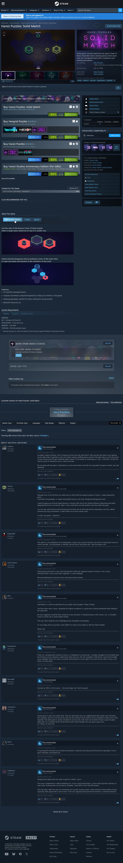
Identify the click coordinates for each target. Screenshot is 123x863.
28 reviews (10, 451)
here (47, 385)
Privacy (88, 841)
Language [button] (36, 423)
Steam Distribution (55, 852)
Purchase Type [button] (22, 423)
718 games (10, 449)
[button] (5, 10)
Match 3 (85, 80)
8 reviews (10, 538)
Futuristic (109, 80)
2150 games (11, 773)
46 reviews (10, 650)
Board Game (101, 80)
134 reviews (11, 567)
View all (111, 378)
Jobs (71, 845)
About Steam (54, 841)
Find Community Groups (93, 194)
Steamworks (53, 848)
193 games (10, 709)
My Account (111, 852)
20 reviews (10, 684)
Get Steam (110, 841)
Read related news (91, 187)
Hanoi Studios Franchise (29, 23)
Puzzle (80, 80)
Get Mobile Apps (112, 845)
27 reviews (10, 775)
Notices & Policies (92, 848)
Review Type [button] (6, 423)
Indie (96, 160)
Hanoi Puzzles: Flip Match (64, 169)
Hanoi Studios (98, 72)
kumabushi (11, 646)
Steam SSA (53, 845)
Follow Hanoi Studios (28, 349)
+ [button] (114, 80)
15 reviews (10, 711)
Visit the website (91, 174)
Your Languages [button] (13, 430)
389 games (10, 489)
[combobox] (97, 10)
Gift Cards (53, 856)
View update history (91, 184)
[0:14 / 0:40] (38, 50)
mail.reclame (12, 563)
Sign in (4, 86)
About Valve (74, 841)
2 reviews (10, 598)
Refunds (89, 856)
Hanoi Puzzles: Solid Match (26, 169)
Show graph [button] (114, 423)
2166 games (11, 648)
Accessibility (90, 845)
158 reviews (11, 491)
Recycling (73, 852)
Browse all (74, 188)
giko (9, 596)
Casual (91, 160)
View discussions (90, 191)
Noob (9, 742)
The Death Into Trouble (45, 169)
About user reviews (102, 402)
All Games (4, 23)
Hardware (73, 848)
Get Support (111, 848)
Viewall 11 (116, 147)
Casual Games (14, 23)
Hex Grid (92, 80)
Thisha (9, 486)
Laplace (10, 446)
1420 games (11, 565)
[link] (56, 115)
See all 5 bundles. (8, 178)
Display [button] (72, 423)
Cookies (89, 852)
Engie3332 (11, 534)
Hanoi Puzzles (107, 167)
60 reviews (10, 744)
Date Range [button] (49, 423)
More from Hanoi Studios (30, 344)
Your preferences (116, 402)
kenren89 (10, 679)
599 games (10, 681)
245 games (10, 536)
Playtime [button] (62, 423)
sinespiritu (11, 707)
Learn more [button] (114, 135)
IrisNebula (11, 771)
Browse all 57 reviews (60, 812)
